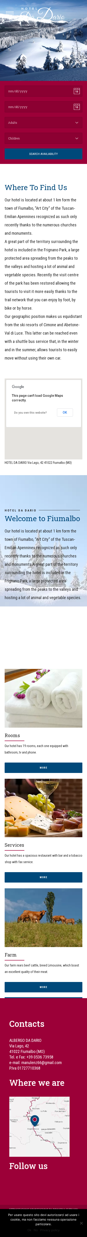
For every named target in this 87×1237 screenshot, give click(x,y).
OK (65, 412)
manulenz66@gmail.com (41, 1062)
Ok (29, 1230)
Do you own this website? (30, 412)
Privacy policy (50, 1230)
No (36, 1230)
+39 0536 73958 (39, 1057)
